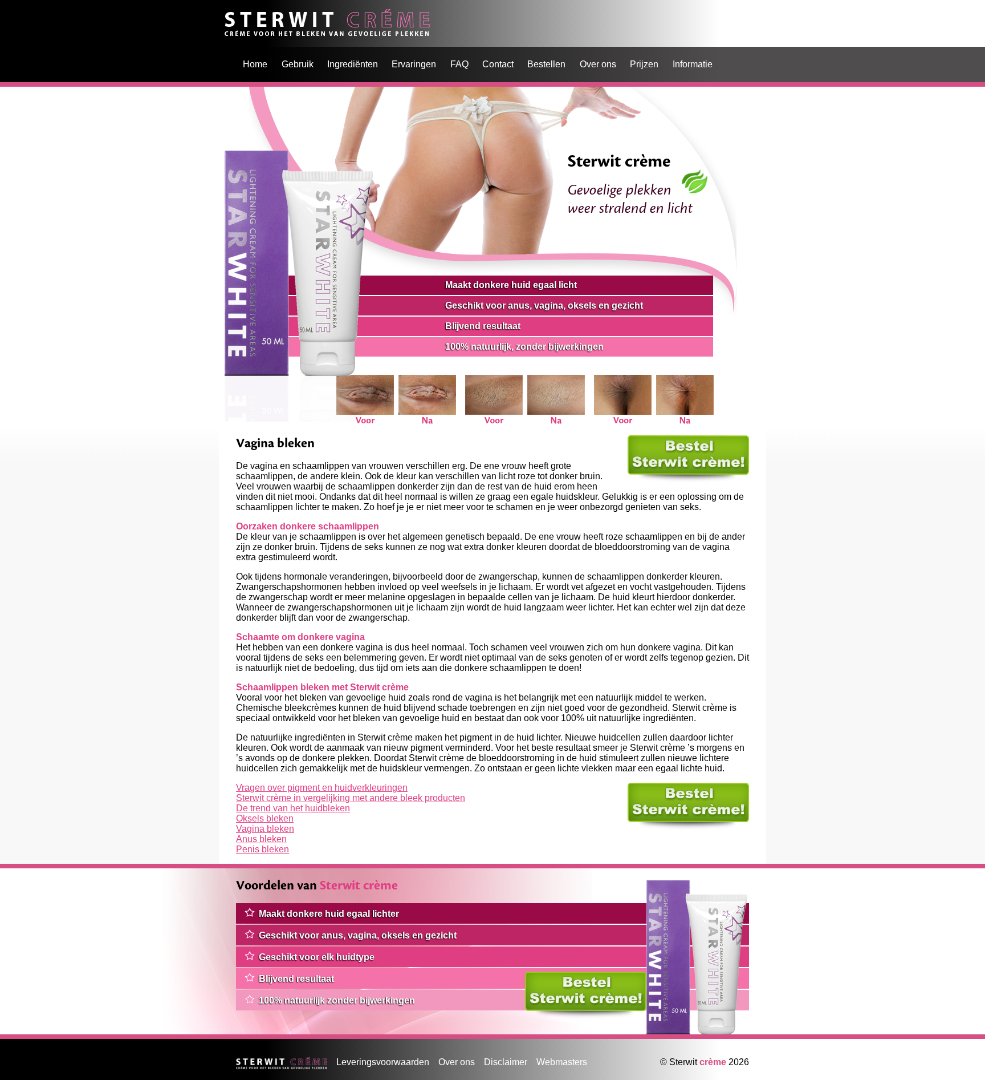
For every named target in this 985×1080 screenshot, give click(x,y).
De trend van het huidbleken (293, 808)
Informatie (693, 64)
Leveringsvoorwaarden (382, 1062)
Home (237, 14)
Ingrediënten (352, 64)
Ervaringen (414, 64)
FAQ (459, 64)
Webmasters (561, 1062)
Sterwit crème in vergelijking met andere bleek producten (350, 798)
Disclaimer (505, 1062)
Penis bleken (262, 849)
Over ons (598, 64)
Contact (498, 64)
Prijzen (644, 64)
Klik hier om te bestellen (676, 440)
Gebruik (298, 64)
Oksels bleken (265, 818)
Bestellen (546, 64)
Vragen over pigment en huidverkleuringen (322, 787)
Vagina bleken (265, 829)
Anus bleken (261, 839)
